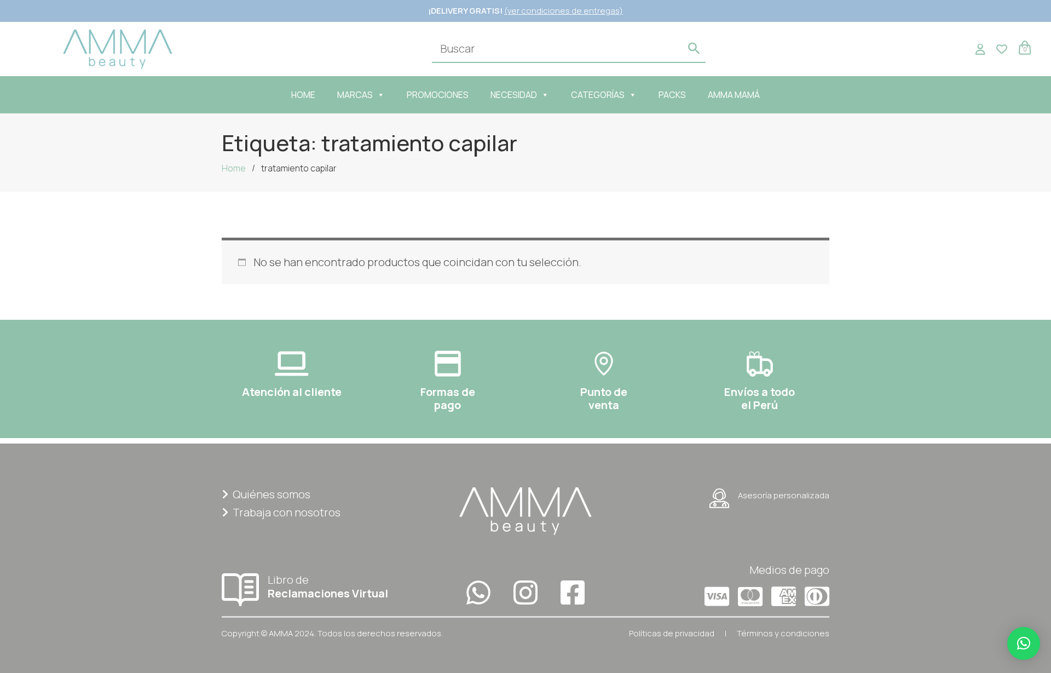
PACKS (672, 95)
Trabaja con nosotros (286, 512)
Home (234, 168)
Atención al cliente (292, 391)
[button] (1023, 643)
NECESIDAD (513, 95)
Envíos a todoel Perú (759, 398)
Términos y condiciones (783, 633)
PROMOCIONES (438, 95)
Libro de (328, 586)
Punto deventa (603, 398)
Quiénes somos (271, 494)
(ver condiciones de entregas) (563, 10)
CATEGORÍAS (598, 95)
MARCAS (355, 95)
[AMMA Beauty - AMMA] (117, 48)
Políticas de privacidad (671, 633)
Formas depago (447, 398)
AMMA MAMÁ (734, 95)
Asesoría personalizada (783, 495)
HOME (303, 95)
